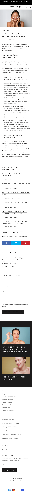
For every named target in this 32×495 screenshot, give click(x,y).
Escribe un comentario (13, 312)
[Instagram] (6, 450)
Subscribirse (9, 470)
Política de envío (6, 407)
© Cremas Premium (16, 478)
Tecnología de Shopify (16, 481)
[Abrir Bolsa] (30, 7)
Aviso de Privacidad (7, 402)
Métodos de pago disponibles (9, 397)
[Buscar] (27, 7)
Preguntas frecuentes (7, 399)
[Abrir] (2, 7)
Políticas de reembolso (8, 410)
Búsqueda (4, 394)
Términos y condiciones (8, 405)
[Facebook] (2, 450)
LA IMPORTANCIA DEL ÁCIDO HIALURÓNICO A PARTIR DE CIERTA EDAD (15, 349)
